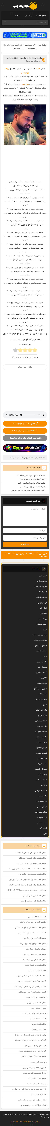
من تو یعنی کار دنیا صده (36, 949)
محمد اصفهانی (41, 790)
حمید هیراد (42, 764)
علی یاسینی (42, 662)
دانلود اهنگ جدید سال (37, 1078)
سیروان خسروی (41, 769)
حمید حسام (42, 823)
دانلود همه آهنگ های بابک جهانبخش (25, 438)
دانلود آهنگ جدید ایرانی (36, 1003)
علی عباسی (42, 796)
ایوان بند (43, 608)
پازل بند (44, 785)
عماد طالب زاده (41, 812)
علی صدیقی (42, 726)
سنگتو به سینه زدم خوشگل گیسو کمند (30, 986)
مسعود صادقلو (41, 645)
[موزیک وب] (25, 6)
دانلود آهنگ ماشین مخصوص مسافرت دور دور (28, 490)
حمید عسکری (41, 624)
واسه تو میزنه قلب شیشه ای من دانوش (30, 1035)
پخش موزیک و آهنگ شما (29, 1121)
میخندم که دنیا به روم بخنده (34, 1013)
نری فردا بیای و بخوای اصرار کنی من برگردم (29, 1089)
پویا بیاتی (43, 694)
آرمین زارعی (42, 602)
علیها (45, 833)
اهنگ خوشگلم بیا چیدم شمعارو (33, 1105)
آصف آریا (43, 828)
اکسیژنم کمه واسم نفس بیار (34, 1067)
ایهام (45, 629)
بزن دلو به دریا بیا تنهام (36, 1084)
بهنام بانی (43, 619)
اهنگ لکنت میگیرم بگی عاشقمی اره (31, 933)
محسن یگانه (42, 581)
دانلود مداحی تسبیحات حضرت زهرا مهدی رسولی (27, 869)
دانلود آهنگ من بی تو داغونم (34, 960)
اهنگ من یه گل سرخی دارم (35, 1046)
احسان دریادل (41, 780)
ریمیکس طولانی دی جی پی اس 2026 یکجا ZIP (27, 890)
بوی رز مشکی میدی (38, 1008)
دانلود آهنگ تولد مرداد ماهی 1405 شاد (31, 476)
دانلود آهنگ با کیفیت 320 (23, 423)
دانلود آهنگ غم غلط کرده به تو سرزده (31, 976)
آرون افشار (43, 592)
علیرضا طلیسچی (40, 586)
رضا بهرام (43, 613)
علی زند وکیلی (41, 710)
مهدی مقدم (42, 807)
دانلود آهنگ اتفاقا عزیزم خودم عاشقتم (30, 927)
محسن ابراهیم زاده (39, 635)
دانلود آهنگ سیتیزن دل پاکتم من (32, 487)
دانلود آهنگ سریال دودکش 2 (34, 938)
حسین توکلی (42, 651)
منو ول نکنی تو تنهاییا (37, 970)
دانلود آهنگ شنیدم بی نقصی (34, 954)
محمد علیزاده (41, 597)
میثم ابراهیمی (41, 721)
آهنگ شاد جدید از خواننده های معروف (30, 1040)
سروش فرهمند (41, 801)
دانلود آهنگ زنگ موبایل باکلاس (33, 1056)
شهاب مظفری (41, 672)
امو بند (44, 704)
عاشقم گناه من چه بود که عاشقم (33, 922)
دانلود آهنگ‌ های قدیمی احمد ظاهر (32, 479)
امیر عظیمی (42, 817)
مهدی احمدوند (41, 747)
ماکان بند (43, 678)
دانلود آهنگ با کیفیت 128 (23, 430)
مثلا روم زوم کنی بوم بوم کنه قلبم (32, 1100)
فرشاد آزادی (42, 715)
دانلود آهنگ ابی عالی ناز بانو (34, 895)
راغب (45, 656)
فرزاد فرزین (42, 758)
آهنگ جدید (38, 458)
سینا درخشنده (41, 683)
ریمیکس (28, 15)
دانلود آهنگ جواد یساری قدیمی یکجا (31, 483)
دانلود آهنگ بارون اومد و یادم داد (32, 943)
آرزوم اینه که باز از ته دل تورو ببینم (32, 981)
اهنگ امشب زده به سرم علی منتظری (31, 992)
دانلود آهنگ (41, 15)
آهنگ (37, 68)
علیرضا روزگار (42, 737)
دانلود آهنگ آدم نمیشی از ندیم (33, 901)
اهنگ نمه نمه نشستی (37, 917)
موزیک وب (42, 45)
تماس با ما (14, 1121)
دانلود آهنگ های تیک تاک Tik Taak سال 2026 (27, 885)
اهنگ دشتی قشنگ (38, 1029)
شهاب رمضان (41, 753)
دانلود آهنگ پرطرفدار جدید (35, 965)
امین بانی (43, 576)
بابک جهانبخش (30, 45)
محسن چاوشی (41, 731)
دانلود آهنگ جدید (39, 1024)
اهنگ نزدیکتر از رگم (38, 1019)
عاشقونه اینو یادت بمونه (36, 997)
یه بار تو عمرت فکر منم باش (34, 1073)
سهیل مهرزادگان (40, 688)
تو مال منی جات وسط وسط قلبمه (32, 1051)
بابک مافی (43, 774)
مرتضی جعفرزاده (40, 640)
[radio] (34, 351)
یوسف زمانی (42, 742)
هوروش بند (42, 667)
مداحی (17, 15)
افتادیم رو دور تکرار (38, 1094)
